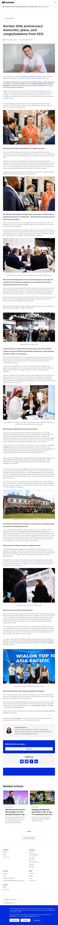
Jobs (4, 876)
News (30, 871)
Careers (5, 871)
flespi (25, 469)
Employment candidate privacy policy (13, 880)
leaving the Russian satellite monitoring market (32, 531)
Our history (32, 857)
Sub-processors (33, 862)
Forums (5, 885)
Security (31, 864)
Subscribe (29, 749)
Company (32, 850)
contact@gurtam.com (9, 903)
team (16, 458)
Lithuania (20, 487)
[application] (29, 915)
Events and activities (8, 878)
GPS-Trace (6, 857)
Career (5, 873)
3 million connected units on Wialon (31, 76)
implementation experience (39, 705)
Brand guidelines (33, 854)
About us (31, 852)
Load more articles (29, 838)
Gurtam (31, 873)
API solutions (48, 449)
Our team (31, 859)
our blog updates (16, 718)
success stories (18, 707)
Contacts (31, 866)
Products (6, 850)
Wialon (5, 852)
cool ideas (50, 705)
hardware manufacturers (39, 84)
